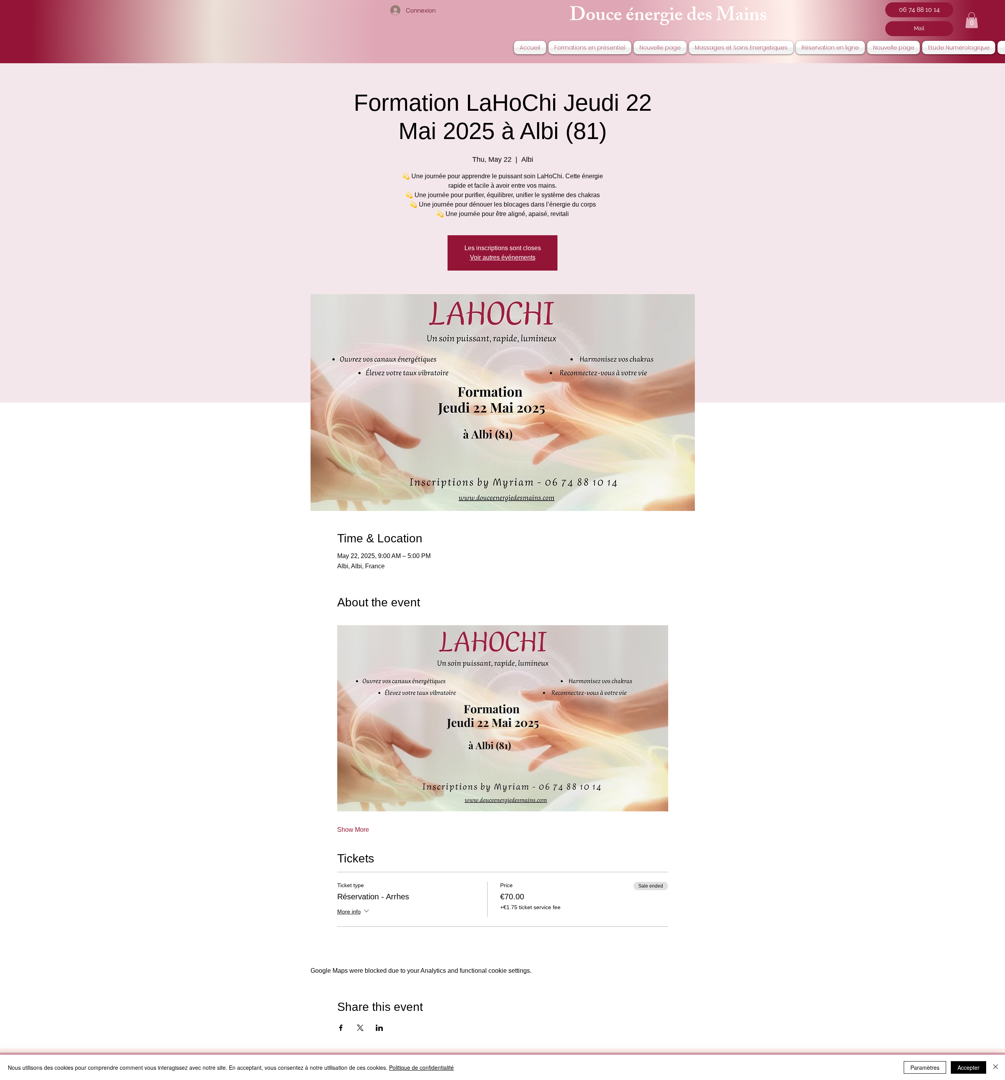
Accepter (968, 1067)
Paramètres (924, 1067)
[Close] (995, 1067)
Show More (353, 829)
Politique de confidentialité (421, 1067)
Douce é (602, 17)
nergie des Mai (691, 17)
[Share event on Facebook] (341, 1028)
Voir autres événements (502, 257)
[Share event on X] (360, 1028)
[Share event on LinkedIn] (379, 1028)
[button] (971, 20)
